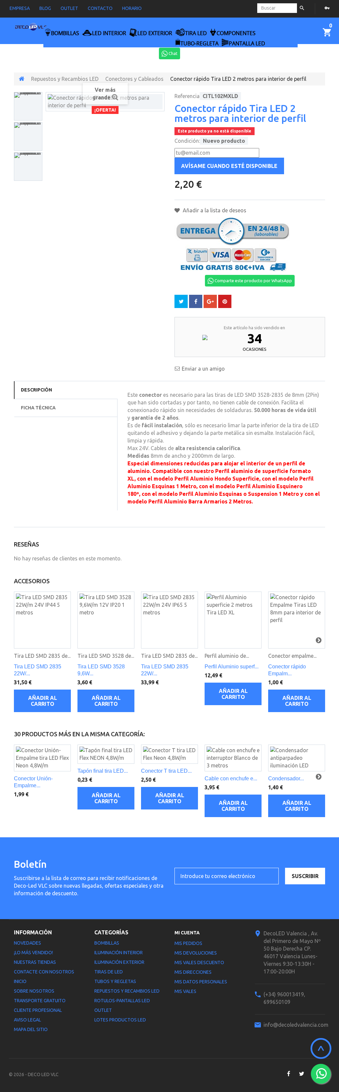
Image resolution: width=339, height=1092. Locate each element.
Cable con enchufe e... (231, 778)
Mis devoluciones (195, 953)
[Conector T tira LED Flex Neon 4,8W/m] (169, 754)
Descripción (36, 389)
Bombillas (106, 943)
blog (45, 8)
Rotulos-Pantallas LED (122, 1000)
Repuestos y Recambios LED (65, 79)
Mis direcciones (193, 972)
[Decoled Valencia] (31, 28)
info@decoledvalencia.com (296, 1025)
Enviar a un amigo (203, 369)
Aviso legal (27, 1019)
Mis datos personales (200, 981)
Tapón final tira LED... (102, 771)
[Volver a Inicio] (21, 79)
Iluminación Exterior (119, 962)
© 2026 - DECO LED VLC (34, 1074)
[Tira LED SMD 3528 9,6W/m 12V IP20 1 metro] (105, 620)
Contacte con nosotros (44, 971)
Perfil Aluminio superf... (232, 666)
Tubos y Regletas (115, 981)
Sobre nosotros (34, 991)
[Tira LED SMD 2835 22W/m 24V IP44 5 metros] (42, 620)
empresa (20, 8)
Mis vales (185, 991)
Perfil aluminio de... (227, 656)
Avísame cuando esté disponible (229, 166)
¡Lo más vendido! (33, 952)
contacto (100, 8)
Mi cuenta (187, 932)
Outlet (103, 1010)
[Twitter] (301, 1074)
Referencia (187, 96)
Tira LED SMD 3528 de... (105, 656)
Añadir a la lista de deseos (213, 210)
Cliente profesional (38, 1010)
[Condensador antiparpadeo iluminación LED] (296, 758)
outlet (69, 8)
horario (132, 8)
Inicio (20, 981)
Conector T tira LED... (166, 771)
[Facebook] (288, 1074)
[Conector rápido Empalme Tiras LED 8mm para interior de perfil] (296, 620)
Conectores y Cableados (134, 79)
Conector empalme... (292, 656)
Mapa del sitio (31, 1029)
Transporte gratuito (40, 1000)
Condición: (187, 141)
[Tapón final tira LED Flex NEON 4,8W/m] (105, 754)
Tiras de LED (108, 971)
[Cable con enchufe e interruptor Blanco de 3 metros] (233, 758)
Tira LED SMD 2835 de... (42, 656)
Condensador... (286, 778)
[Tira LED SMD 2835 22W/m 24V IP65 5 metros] (169, 620)
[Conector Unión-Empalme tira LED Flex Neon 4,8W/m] (42, 758)
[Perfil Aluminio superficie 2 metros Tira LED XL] (233, 620)
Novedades (27, 943)
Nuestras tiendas (35, 962)
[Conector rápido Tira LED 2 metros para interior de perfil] (28, 106)
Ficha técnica (38, 407)
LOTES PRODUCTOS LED (120, 1019)
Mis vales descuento (199, 962)
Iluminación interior (118, 952)
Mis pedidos (188, 943)
